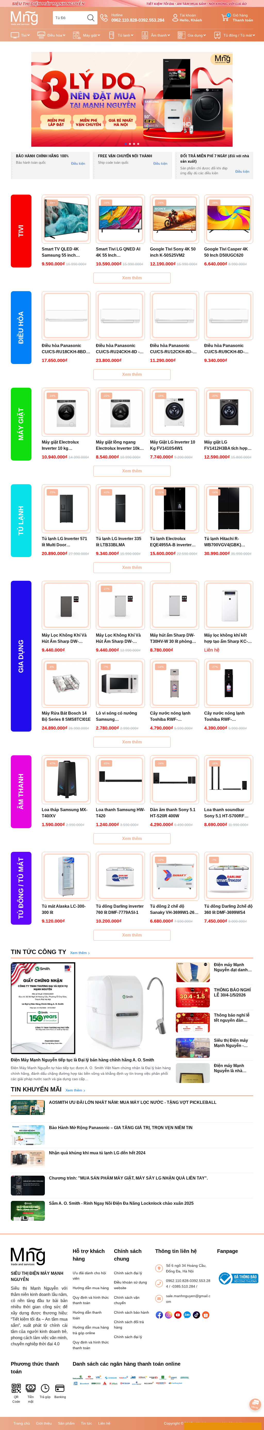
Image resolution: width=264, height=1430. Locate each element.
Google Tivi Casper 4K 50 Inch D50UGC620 (226, 252)
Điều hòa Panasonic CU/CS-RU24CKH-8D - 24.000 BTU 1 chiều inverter (117, 349)
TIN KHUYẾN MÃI (36, 1089)
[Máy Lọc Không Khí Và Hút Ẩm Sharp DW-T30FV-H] (66, 605)
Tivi (24, 35)
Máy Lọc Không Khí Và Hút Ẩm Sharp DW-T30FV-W (118, 639)
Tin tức (86, 1423)
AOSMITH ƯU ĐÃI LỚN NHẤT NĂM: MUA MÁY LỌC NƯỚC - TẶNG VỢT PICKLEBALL (133, 1102)
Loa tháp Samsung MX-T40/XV (64, 813)
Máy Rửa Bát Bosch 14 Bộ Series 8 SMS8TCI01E (66, 716)
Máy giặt (90, 35)
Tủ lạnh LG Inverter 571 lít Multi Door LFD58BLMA (64, 542)
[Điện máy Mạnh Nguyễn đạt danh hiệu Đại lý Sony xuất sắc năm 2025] (193, 972)
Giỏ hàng (240, 17)
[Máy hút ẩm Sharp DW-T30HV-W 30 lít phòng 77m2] (174, 605)
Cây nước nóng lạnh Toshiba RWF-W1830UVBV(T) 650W (171, 717)
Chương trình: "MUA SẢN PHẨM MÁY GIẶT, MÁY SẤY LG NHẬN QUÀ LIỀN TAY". (128, 1178)
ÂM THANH (21, 792)
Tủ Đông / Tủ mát (21, 888)
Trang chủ (21, 1423)
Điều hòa (54, 35)
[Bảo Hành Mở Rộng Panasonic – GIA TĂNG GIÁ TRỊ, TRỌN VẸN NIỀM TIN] (28, 1135)
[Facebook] (159, 1315)
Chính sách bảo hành (131, 1312)
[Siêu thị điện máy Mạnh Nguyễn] (132, 3)
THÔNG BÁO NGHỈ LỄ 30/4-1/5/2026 (232, 992)
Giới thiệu (44, 1423)
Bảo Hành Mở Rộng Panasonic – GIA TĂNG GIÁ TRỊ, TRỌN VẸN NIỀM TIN (121, 1127)
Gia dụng (195, 35)
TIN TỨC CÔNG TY (38, 951)
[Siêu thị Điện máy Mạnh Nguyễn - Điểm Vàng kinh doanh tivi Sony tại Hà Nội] (193, 1048)
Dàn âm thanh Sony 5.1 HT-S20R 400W (172, 813)
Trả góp (45, 1397)
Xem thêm (132, 278)
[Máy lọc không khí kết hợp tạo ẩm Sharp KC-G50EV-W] (228, 605)
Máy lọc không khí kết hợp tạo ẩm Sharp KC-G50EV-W (226, 639)
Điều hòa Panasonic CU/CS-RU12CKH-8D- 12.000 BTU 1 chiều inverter (171, 349)
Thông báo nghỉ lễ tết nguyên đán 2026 (232, 1017)
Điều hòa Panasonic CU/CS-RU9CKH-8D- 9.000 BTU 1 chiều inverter (224, 349)
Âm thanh (159, 35)
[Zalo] (187, 1315)
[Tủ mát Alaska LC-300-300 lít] (66, 876)
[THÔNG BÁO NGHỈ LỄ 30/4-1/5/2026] (193, 997)
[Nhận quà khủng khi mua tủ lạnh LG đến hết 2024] (28, 1160)
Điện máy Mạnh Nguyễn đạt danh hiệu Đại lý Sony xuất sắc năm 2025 (232, 967)
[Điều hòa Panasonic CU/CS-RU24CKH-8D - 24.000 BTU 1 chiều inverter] (120, 315)
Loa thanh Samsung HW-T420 (120, 813)
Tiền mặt (31, 1399)
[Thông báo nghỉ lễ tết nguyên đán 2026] (193, 1023)
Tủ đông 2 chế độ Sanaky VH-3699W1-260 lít (173, 910)
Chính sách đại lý (128, 1273)
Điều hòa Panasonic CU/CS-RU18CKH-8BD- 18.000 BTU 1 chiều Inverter (64, 349)
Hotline (137, 18)
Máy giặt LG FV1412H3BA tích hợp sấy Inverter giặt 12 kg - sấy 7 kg (226, 446)
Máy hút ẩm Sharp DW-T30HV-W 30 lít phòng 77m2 (172, 639)
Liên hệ (104, 1423)
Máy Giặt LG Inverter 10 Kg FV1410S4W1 (172, 445)
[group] (132, 99)
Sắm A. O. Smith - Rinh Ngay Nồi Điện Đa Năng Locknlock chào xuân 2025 (121, 1203)
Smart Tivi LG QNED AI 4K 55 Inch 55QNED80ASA (118, 252)
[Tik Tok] (196, 1315)
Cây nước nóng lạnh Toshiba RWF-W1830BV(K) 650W (224, 717)
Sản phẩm (66, 1423)
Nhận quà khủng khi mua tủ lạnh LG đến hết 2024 (97, 1153)
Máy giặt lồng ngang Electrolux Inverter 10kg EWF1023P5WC (119, 446)
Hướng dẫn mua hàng (91, 1288)
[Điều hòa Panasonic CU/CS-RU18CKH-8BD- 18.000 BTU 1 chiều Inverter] (66, 315)
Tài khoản (191, 17)
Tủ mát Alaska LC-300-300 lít (64, 909)
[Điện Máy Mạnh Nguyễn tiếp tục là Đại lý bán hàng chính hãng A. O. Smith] (91, 1008)
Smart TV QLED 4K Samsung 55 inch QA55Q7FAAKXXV (60, 252)
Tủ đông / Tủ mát (238, 35)
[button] (126, 144)
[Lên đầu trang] (255, 1390)
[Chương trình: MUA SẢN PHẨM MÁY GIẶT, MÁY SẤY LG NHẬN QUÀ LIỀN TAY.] (28, 1185)
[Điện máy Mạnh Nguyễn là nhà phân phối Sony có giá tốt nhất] (193, 1073)
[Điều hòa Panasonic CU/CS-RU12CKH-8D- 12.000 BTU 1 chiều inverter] (174, 315)
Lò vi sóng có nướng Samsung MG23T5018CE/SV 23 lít (119, 717)
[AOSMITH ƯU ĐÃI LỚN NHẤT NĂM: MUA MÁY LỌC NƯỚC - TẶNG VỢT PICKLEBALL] (28, 1110)
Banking (59, 1397)
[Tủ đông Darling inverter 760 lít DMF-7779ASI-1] (120, 876)
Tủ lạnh (124, 35)
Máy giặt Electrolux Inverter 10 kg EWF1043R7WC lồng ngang (62, 446)
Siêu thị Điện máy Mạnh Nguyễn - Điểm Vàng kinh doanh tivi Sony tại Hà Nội (232, 1043)
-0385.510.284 (183, 1286)
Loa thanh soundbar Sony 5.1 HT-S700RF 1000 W (224, 813)
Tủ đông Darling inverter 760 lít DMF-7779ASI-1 (120, 909)
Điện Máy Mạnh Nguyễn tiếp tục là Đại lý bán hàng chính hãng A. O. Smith (82, 1060)
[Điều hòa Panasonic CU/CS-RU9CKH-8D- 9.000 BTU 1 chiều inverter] (228, 315)
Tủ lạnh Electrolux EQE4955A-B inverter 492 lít (171, 542)
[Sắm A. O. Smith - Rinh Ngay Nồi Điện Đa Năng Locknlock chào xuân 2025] (28, 1211)
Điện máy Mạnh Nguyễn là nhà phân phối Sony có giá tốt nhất (232, 1068)
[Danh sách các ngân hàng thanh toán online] (132, 1380)
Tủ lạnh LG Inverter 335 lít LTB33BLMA (118, 541)
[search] (90, 17)
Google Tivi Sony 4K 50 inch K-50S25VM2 (173, 252)
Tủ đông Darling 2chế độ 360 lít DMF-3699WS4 (228, 909)
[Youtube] (178, 1315)
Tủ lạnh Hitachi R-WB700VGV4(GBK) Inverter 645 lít (222, 542)
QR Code (16, 1399)
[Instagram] (168, 1315)
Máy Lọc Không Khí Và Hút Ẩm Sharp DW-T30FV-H (64, 639)
